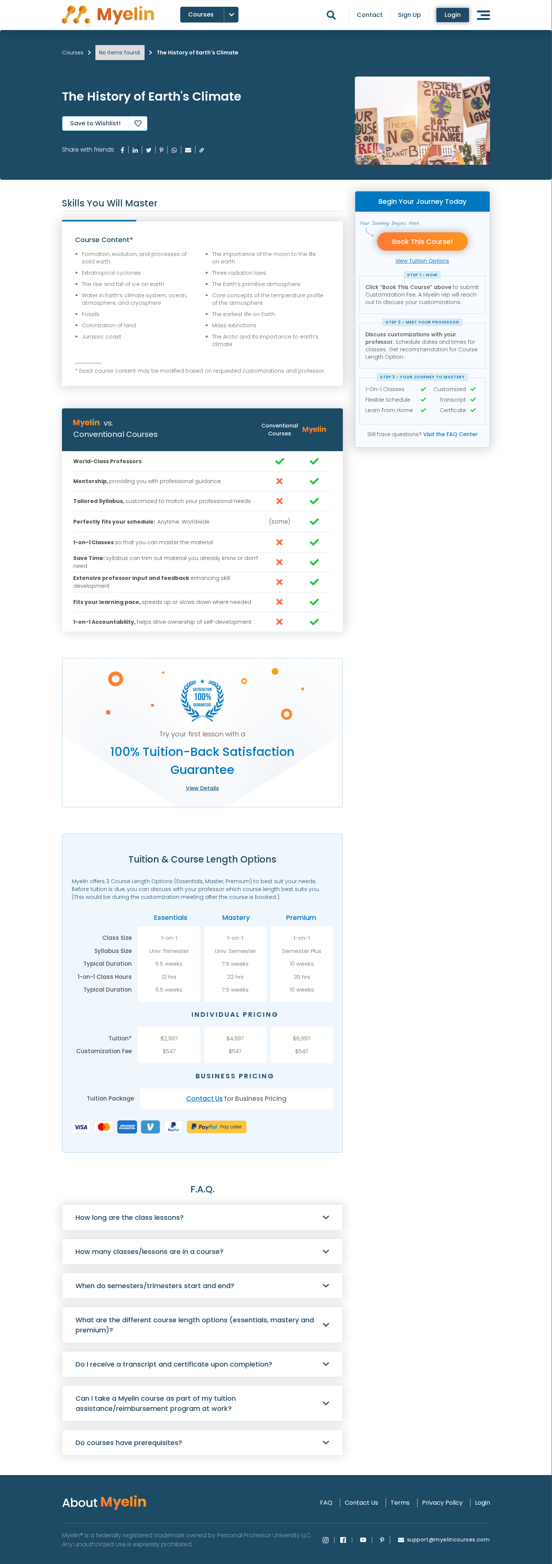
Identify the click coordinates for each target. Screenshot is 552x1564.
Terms (400, 1502)
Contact (370, 15)
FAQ (326, 1502)
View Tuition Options (422, 261)
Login (453, 15)
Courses (72, 52)
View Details (202, 788)
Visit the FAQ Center (450, 434)
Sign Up (409, 15)
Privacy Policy (442, 1502)
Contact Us (204, 1098)
